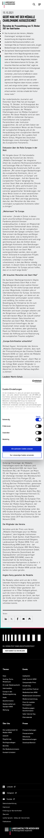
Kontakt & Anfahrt (9, 752)
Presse (25, 723)
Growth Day (27, 686)
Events (25, 669)
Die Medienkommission (11, 749)
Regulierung (7, 739)
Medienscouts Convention (31, 696)
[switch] (38, 426)
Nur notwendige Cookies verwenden (22, 455)
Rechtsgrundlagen (9, 742)
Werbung (6, 710)
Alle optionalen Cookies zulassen (22, 449)
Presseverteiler (28, 733)
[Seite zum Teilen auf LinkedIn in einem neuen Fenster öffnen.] (6, 619)
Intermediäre (7, 688)
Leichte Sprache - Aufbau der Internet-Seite (16, 818)
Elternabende (27, 717)
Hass (4, 676)
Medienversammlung (30, 699)
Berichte (6, 746)
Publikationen (7, 822)
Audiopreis (26, 676)
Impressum (6, 807)
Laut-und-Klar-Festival (30, 689)
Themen (6, 669)
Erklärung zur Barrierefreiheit (12, 811)
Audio (5, 697)
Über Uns (6, 723)
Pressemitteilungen (29, 730)
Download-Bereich (29, 742)
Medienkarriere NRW (30, 692)
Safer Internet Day (29, 714)
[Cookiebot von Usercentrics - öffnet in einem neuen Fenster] (32, 381)
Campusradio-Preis (29, 682)
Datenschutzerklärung (9, 803)
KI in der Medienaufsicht (11, 685)
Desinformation (8, 701)
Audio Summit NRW (29, 679)
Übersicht (6, 814)
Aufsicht (5, 736)
